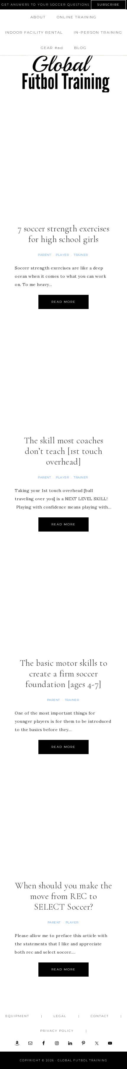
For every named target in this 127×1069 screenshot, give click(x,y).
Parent (44, 255)
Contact (100, 1016)
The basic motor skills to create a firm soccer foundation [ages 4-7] (64, 674)
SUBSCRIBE (108, 4)
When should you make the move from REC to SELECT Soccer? (63, 896)
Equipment (17, 1016)
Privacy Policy (57, 1031)
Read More (63, 302)
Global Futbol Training (63, 73)
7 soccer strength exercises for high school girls (64, 234)
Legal (59, 1016)
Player (62, 255)
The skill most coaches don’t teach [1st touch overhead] (63, 451)
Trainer (81, 255)
